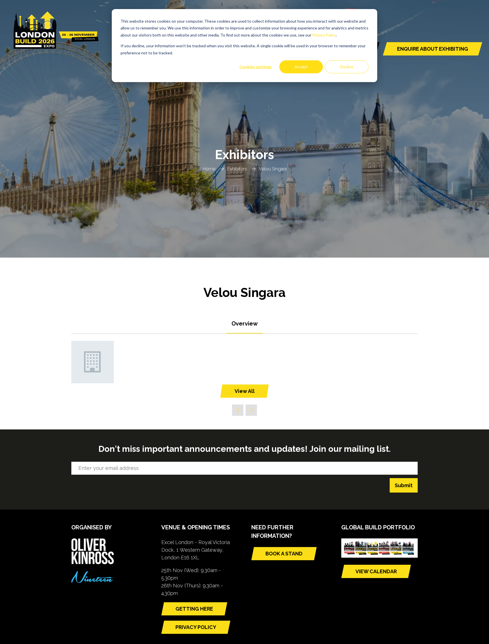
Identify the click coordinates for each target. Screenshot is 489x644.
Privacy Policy (324, 35)
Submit (404, 485)
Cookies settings (255, 66)
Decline (346, 66)
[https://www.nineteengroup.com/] (92, 581)
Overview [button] (244, 323)
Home (209, 169)
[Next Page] (251, 410)
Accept (301, 66)
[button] (432, 48)
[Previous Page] (237, 410)
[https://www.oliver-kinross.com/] (92, 562)
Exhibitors (237, 169)
